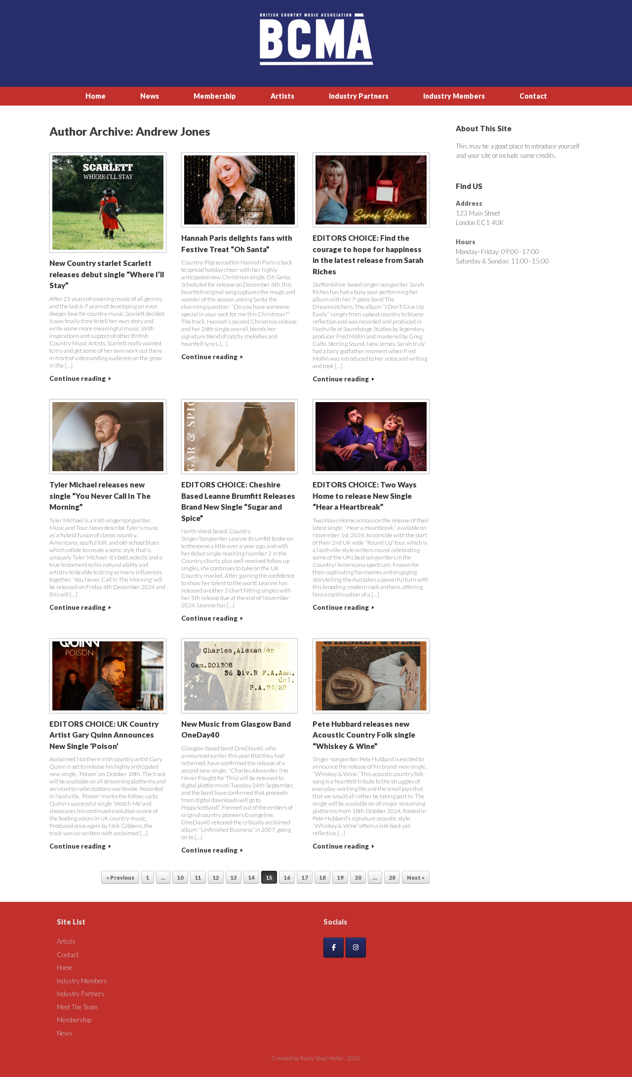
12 (216, 877)
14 (251, 877)
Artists (282, 96)
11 (198, 877)
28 (392, 877)
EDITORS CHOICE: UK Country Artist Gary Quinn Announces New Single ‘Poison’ (103, 734)
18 (322, 877)
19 (340, 877)
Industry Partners (359, 96)
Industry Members (454, 96)
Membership (215, 96)
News (149, 96)
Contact (533, 96)
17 (305, 877)
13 (234, 877)
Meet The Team (77, 1007)
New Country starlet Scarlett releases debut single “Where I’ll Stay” (106, 274)
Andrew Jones (173, 131)
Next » (416, 877)
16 (287, 877)
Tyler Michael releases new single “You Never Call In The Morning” (100, 495)
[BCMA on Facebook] (333, 947)
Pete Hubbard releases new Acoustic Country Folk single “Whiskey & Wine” (364, 734)
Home (95, 96)
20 (358, 877)
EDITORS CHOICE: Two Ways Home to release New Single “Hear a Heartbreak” (365, 495)
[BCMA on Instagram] (356, 947)
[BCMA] (316, 39)
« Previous (120, 877)
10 (180, 877)
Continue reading (78, 378)
